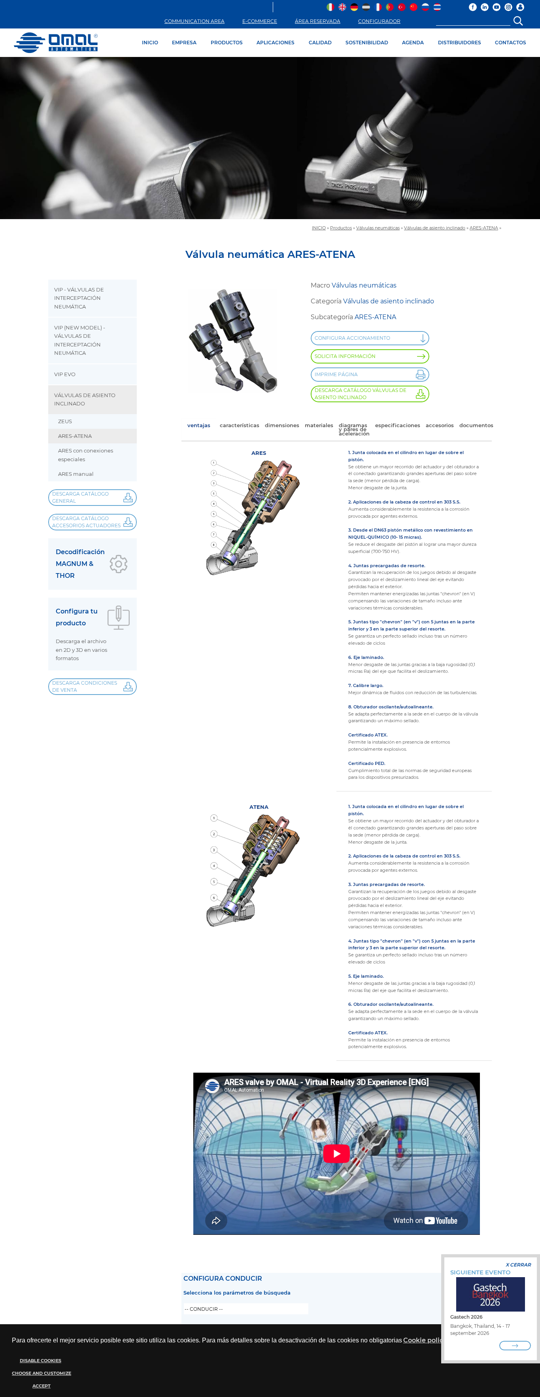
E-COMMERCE (259, 21)
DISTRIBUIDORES (459, 42)
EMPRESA (184, 42)
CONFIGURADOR (379, 21)
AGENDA (413, 42)
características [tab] (239, 425)
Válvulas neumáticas (378, 228)
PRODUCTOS (227, 42)
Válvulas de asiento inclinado (434, 228)
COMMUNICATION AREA (194, 21)
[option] (270, 138)
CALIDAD (320, 42)
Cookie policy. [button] (425, 1340)
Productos (341, 228)
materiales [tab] (319, 425)
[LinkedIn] (485, 7)
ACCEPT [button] (41, 1386)
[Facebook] (473, 7)
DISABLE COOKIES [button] (40, 1360)
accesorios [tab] (440, 425)
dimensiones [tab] (282, 425)
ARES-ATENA (484, 228)
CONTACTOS (510, 42)
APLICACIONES (276, 42)
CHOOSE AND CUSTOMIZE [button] (41, 1373)
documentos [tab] (476, 425)
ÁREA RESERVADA (317, 21)
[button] (40, 1373)
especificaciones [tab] (397, 425)
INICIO (150, 42)
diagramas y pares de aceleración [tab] (354, 429)
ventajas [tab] (198, 425)
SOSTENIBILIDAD (367, 42)
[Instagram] (508, 7)
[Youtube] (496, 7)
